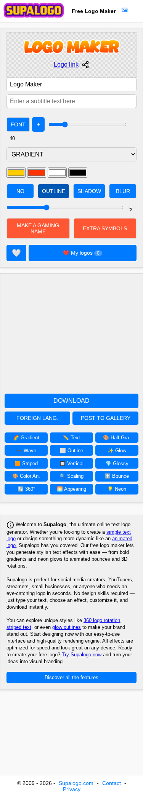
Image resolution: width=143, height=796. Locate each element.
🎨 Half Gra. (116, 437)
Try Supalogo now (81, 654)
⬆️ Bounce (116, 476)
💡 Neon (116, 489)
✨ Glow (117, 450)
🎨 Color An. (26, 476)
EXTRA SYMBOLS (105, 228)
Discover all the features (71, 677)
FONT (18, 124)
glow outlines (66, 627)
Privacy (71, 789)
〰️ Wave (26, 450)
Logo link (66, 64)
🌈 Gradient (26, 437)
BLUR (123, 191)
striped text (18, 627)
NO (20, 191)
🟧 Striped (26, 463)
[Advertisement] (71, 330)
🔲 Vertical (71, 463)
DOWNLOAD (71, 400)
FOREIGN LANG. (37, 418)
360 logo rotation (102, 620)
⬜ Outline (71, 450)
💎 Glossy (117, 463)
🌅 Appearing (71, 489)
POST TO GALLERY (105, 418)
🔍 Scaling (71, 476)
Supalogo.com (76, 783)
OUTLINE (53, 191)
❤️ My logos (81, 253)
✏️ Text (71, 437)
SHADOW (89, 191)
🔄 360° (26, 489)
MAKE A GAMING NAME (38, 228)
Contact (111, 783)
